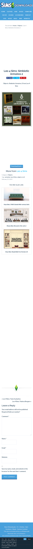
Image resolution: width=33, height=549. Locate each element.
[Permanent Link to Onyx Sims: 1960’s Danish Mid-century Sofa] (16, 200)
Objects (10, 175)
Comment (5, 416)
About (29, 539)
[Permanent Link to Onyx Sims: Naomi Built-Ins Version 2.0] (16, 248)
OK (25, 539)
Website (4, 457)
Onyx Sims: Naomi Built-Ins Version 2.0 (16, 252)
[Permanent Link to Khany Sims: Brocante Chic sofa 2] (16, 222)
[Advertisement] (16, 49)
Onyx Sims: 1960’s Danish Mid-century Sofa (16, 204)
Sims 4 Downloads (16, 5)
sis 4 (23, 177)
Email (4, 448)
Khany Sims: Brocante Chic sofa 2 (16, 226)
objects (19, 177)
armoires (7, 177)
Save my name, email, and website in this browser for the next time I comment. (15, 470)
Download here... (16, 166)
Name (4, 439)
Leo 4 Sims (22, 171)
